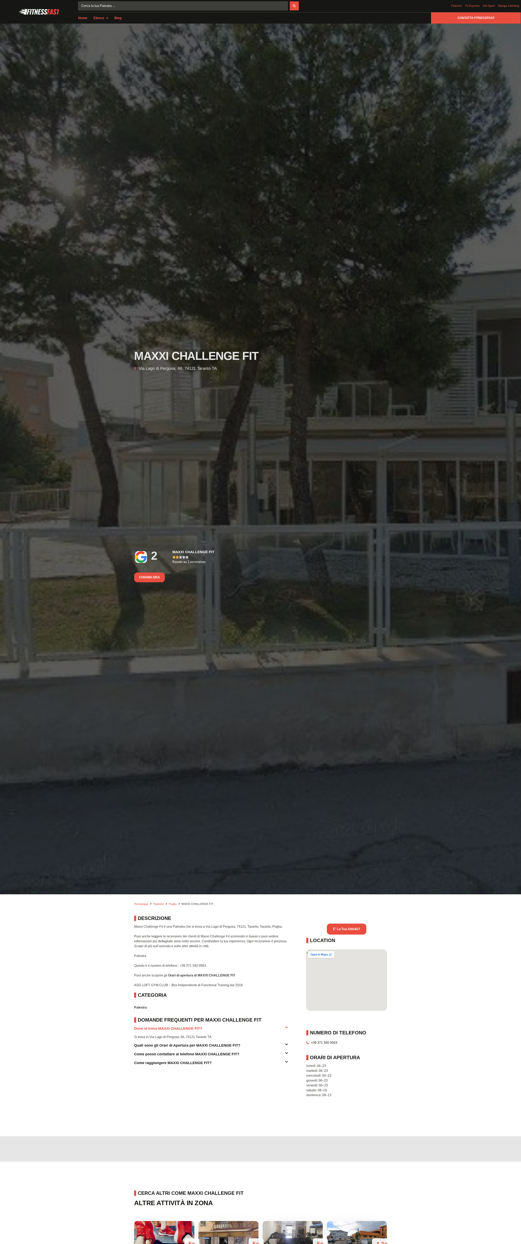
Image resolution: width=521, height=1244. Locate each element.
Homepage (141, 904)
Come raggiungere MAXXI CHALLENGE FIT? (173, 1063)
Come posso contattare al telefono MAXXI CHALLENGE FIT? (186, 1054)
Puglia (173, 904)
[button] (211, 1030)
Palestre (158, 904)
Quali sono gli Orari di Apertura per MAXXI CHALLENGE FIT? (187, 1045)
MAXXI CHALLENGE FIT (193, 552)
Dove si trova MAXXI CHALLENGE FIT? (168, 1028)
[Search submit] (294, 5)
